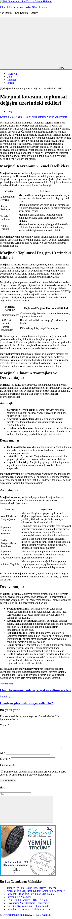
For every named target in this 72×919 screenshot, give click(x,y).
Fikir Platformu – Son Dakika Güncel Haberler (25, 7)
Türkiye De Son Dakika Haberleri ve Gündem (31, 887)
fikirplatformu (39, 116)
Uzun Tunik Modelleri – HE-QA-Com (27, 900)
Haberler (11, 79)
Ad (2, 752)
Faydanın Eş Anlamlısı (19, 896)
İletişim (10, 82)
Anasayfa (12, 73)
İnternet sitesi (7, 765)
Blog (9, 76)
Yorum (4, 725)
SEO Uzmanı (43, 914)
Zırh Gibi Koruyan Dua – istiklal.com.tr (28, 906)
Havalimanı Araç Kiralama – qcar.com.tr (28, 903)
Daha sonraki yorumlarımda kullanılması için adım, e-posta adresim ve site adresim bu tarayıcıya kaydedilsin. (33, 773)
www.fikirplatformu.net (15, 914)
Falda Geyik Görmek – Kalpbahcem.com (28, 909)
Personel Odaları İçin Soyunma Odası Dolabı (30, 893)
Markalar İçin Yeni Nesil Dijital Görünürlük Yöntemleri (36, 890)
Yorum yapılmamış (57, 116)
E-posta (5, 759)
